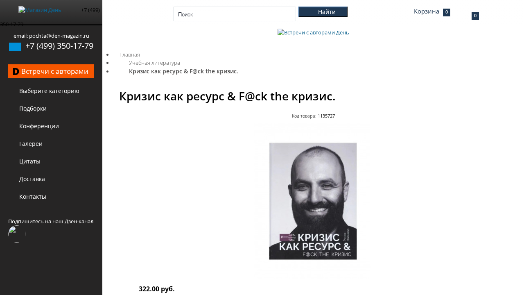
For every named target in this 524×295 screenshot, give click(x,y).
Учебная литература (154, 62)
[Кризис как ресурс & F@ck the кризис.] (313, 277)
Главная (130, 54)
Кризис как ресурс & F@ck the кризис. (183, 71)
